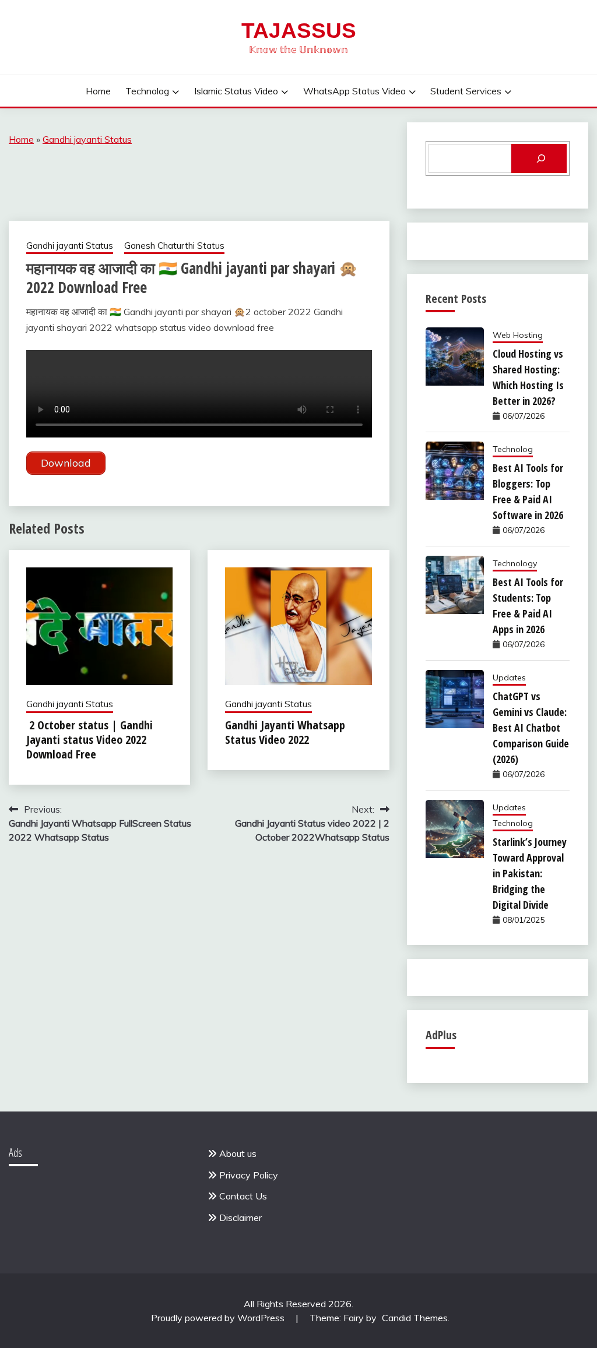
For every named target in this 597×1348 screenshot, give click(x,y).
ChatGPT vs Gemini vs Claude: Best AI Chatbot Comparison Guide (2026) (531, 727)
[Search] (539, 158)
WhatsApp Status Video (354, 91)
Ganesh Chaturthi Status (174, 245)
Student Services (465, 91)
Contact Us (243, 1196)
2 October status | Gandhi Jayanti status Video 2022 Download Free (89, 739)
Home (98, 91)
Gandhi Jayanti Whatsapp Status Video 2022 (285, 732)
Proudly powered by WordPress (219, 1318)
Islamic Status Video (236, 91)
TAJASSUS (298, 31)
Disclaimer (240, 1217)
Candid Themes (415, 1318)
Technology (515, 563)
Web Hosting (518, 335)
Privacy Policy (248, 1175)
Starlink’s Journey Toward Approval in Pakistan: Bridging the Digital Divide (530, 873)
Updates (509, 677)
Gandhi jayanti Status (87, 139)
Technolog (147, 91)
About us (238, 1153)
